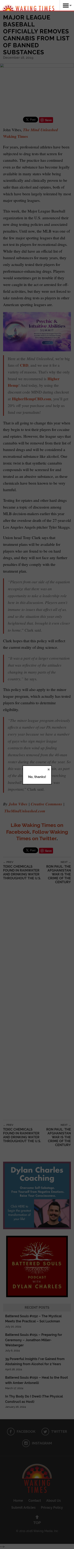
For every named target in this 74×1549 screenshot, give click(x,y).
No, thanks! (37, 777)
